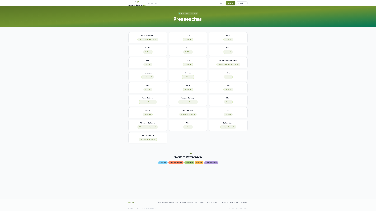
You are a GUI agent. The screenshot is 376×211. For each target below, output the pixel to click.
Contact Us (224, 202)
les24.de (188, 64)
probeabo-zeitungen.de (188, 102)
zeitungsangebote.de (147, 139)
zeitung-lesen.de (228, 127)
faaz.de (147, 64)
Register (230, 3)
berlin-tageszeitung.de (147, 39)
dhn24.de (148, 52)
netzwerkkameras (211, 162)
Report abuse (234, 202)
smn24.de (148, 114)
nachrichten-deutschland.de (228, 64)
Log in (222, 3)
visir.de (188, 127)
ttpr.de (228, 114)
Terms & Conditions (213, 202)
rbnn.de (228, 102)
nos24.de (188, 89)
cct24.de (188, 39)
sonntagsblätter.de (188, 114)
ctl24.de (228, 39)
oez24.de (228, 89)
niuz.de (147, 89)
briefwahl (199, 162)
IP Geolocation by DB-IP (148, 208)
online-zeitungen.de (147, 102)
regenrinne (189, 162)
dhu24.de (188, 52)
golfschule (163, 162)
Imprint (202, 202)
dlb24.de (228, 52)
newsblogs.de (147, 77)
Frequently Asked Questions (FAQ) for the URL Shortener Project (178, 202)
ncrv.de (228, 77)
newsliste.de (188, 77)
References (244, 202)
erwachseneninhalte (176, 162)
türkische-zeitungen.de (147, 127)
